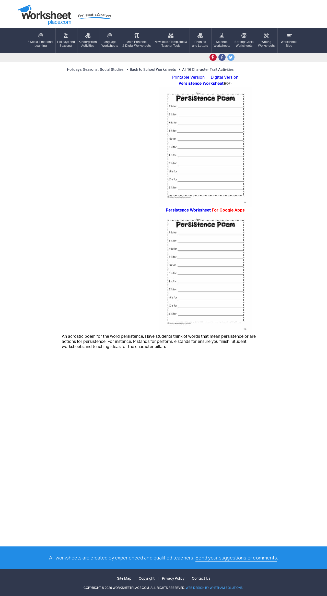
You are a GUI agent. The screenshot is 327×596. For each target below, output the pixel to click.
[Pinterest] (213, 57)
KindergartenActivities (88, 44)
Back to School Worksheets (153, 69)
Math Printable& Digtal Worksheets (136, 44)
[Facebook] (222, 57)
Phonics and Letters (200, 44)
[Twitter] (231, 57)
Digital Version (224, 77)
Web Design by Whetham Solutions (214, 588)
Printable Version (188, 77)
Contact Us (201, 578)
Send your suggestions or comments (236, 558)
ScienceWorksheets (222, 44)
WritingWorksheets (266, 44)
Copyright (147, 578)
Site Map (124, 578)
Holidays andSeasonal (66, 44)
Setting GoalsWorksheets (244, 44)
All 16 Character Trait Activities (207, 69)
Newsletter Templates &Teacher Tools (171, 44)
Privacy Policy (173, 578)
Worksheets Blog (289, 44)
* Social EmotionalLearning (40, 44)
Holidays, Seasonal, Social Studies (95, 69)
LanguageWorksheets (109, 44)
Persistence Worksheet (205, 210)
